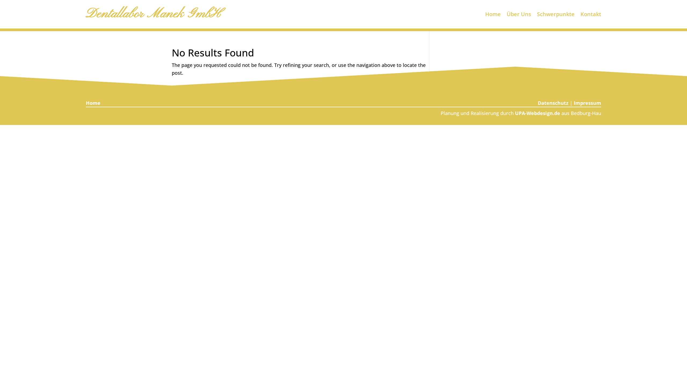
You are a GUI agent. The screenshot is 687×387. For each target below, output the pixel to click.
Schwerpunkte (556, 15)
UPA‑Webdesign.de (537, 113)
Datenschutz (553, 103)
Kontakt (590, 15)
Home (493, 15)
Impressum (587, 103)
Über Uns (519, 15)
